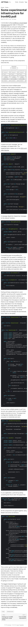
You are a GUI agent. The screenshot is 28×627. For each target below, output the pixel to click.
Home (2, 7)
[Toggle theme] (10, 2)
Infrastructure (10, 611)
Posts (6, 7)
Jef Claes (4, 2)
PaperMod (22, 624)
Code (3, 611)
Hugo (18, 624)
